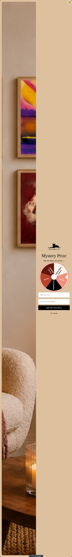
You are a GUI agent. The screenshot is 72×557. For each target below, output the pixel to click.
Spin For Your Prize (54, 307)
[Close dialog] (69, 2)
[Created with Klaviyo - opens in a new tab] (36, 556)
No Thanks (54, 313)
